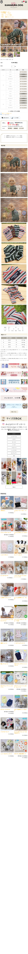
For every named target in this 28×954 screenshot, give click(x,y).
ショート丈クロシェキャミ (6, 753)
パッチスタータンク (5, 731)
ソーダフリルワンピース (19, 643)
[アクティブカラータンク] (7, 524)
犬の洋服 (3, 13)
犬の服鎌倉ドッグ (5, 12)
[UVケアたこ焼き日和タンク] (20, 745)
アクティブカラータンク (6, 532)
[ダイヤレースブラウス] (7, 701)
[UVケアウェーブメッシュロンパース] (7, 678)
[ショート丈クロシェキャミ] (7, 745)
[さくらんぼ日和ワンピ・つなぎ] (20, 589)
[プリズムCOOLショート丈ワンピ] (20, 524)
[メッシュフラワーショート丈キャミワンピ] (7, 611)
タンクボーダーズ (4, 575)
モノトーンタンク (18, 554)
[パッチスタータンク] (7, 724)
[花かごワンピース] (7, 656)
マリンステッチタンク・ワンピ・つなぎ (20, 620)
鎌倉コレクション (9, 17)
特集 (2, 15)
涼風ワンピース (4, 643)
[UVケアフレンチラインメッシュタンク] (20, 656)
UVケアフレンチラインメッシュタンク (20, 664)
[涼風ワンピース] (7, 635)
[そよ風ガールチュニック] (7, 589)
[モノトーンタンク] (20, 547)
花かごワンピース (4, 663)
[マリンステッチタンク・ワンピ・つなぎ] (20, 611)
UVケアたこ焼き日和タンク (20, 753)
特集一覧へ (14, 412)
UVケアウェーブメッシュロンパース (7, 686)
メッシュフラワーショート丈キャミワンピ (7, 620)
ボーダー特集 (8, 15)
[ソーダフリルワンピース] (20, 635)
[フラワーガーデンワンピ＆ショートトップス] (20, 567)
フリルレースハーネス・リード (20, 511)
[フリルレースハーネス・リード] (20, 502)
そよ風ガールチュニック (6, 597)
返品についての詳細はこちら (7, 113)
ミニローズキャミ (4, 554)
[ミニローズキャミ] (7, 547)
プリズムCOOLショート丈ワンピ (20, 533)
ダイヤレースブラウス (5, 709)
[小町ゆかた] (7, 502)
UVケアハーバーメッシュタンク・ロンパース (20, 686)
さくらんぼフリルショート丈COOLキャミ (20, 732)
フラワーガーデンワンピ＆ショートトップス (20, 576)
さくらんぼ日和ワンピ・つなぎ (20, 598)
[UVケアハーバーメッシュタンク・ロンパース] (20, 678)
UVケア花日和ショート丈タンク (20, 710)
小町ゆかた (3, 510)
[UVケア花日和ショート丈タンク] (20, 701)
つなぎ (9, 13)
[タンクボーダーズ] (7, 567)
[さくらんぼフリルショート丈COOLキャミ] (20, 724)
